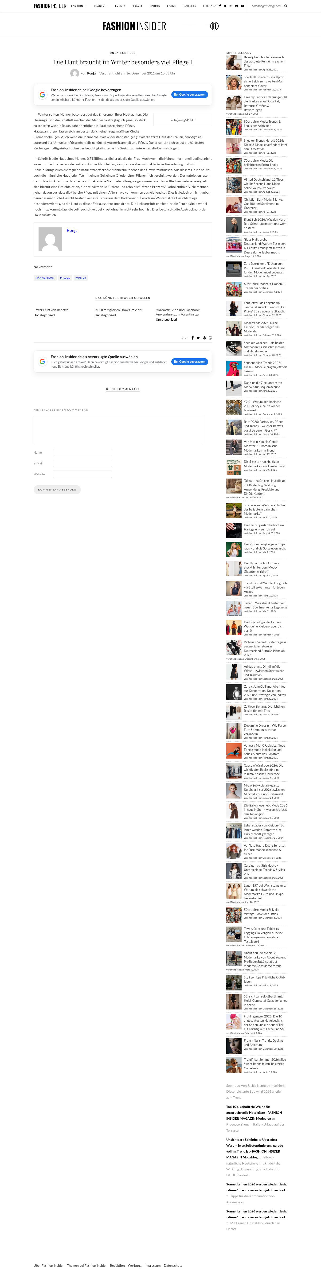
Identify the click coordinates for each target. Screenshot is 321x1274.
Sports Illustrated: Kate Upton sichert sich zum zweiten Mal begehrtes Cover (264, 81)
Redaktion (117, 1265)
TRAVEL (138, 5)
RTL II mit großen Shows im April (119, 310)
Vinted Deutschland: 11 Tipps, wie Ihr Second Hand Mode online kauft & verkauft (264, 184)
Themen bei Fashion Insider (87, 1265)
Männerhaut (45, 277)
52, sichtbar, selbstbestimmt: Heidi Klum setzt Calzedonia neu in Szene (265, 1000)
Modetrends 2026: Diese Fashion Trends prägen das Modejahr (262, 327)
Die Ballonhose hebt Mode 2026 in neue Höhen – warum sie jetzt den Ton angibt (265, 809)
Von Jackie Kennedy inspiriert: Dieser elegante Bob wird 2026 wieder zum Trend (255, 1091)
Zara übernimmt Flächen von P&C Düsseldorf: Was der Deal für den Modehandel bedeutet (264, 268)
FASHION (77, 5)
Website (39, 474)
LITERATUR (210, 5)
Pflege (65, 277)
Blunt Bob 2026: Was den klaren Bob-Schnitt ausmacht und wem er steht (265, 224)
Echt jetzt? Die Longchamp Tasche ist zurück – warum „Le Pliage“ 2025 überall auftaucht (264, 307)
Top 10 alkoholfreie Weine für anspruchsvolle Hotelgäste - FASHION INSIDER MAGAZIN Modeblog (254, 1112)
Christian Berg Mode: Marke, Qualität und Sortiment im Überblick (263, 204)
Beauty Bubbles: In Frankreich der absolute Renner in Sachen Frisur (264, 61)
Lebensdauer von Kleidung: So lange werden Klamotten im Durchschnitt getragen (264, 829)
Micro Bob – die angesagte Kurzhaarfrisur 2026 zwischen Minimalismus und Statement (264, 789)
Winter (80, 277)
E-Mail (38, 463)
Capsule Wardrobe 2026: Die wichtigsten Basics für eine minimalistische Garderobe (263, 770)
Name (38, 452)
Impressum (153, 1265)
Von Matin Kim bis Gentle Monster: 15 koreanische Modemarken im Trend (261, 446)
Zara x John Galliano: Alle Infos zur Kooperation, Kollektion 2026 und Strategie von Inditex (265, 691)
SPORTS (155, 5)
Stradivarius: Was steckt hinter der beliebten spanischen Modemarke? (264, 509)
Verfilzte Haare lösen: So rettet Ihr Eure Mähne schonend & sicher (265, 850)
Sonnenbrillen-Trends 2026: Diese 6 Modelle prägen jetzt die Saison (265, 367)
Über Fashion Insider (49, 1265)
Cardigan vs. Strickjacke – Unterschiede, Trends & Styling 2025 (264, 870)
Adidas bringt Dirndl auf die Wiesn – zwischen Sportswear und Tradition (264, 671)
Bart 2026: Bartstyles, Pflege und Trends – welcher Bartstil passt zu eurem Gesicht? (263, 426)
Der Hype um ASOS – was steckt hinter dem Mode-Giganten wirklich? (261, 567)
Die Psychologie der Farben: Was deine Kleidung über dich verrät (263, 626)
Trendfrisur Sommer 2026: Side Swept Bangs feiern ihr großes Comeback (265, 1064)
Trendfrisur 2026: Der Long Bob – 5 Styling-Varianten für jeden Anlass (265, 587)
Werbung (134, 1265)
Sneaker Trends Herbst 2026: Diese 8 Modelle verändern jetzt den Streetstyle (265, 145)
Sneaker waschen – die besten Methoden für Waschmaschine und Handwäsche (264, 347)
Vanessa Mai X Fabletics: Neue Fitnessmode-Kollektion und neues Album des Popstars (264, 750)
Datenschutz (173, 1265)
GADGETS (190, 5)
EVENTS (120, 5)
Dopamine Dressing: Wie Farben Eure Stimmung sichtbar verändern (265, 730)
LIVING (171, 5)
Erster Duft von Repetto (51, 310)
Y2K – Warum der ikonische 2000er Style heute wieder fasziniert (262, 406)
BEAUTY (99, 5)
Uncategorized (123, 52)
